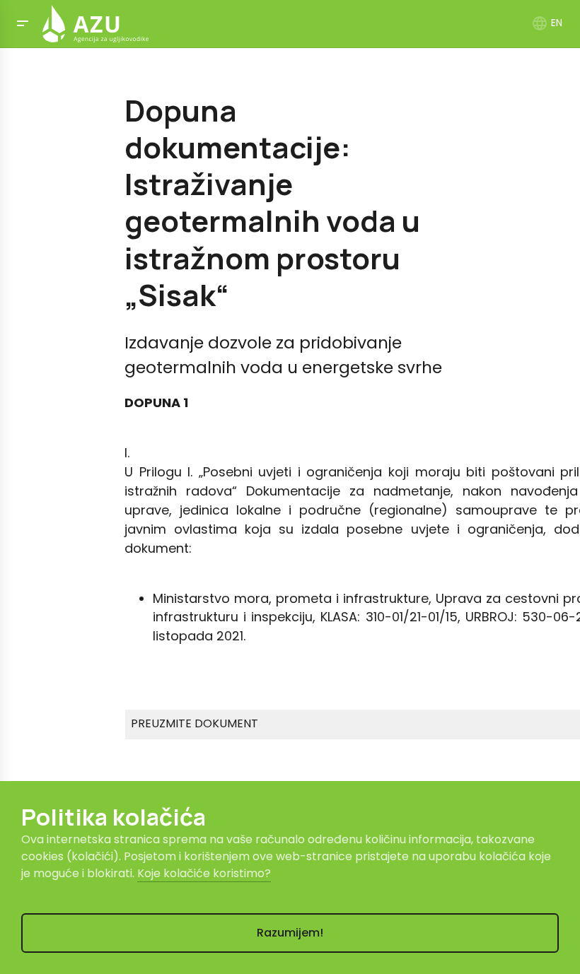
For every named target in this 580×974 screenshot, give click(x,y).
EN (546, 23)
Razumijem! (290, 933)
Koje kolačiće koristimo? (204, 873)
